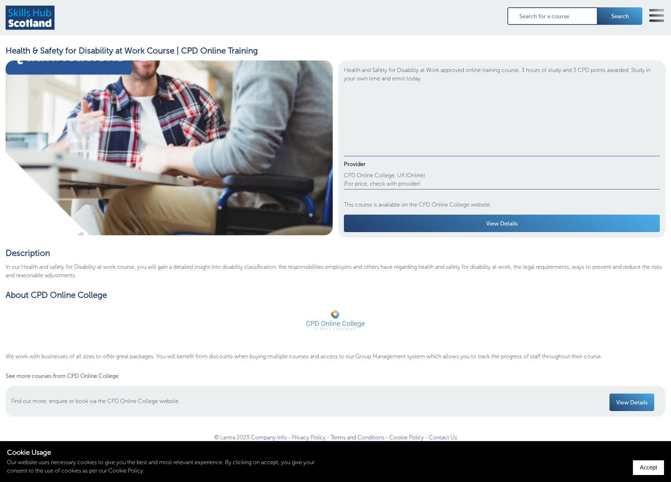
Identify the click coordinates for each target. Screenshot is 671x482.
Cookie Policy (406, 437)
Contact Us (443, 437)
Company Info (269, 437)
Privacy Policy (309, 437)
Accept (648, 467)
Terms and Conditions (357, 437)
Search (620, 16)
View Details (502, 223)
